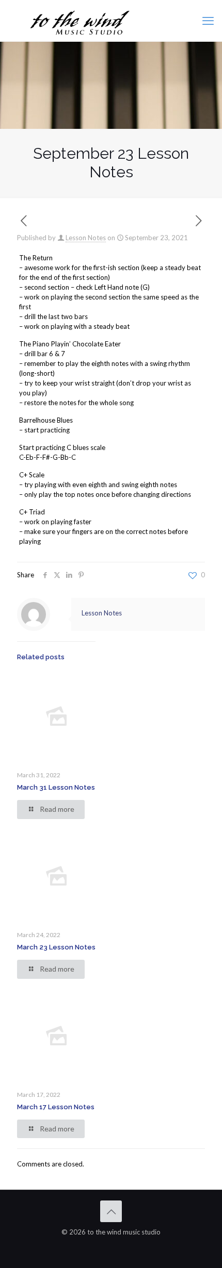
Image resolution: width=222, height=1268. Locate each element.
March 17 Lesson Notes (55, 1107)
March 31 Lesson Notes (56, 787)
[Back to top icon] (111, 1211)
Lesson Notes (86, 237)
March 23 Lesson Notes (56, 947)
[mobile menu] (208, 20)
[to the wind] (111, 20)
